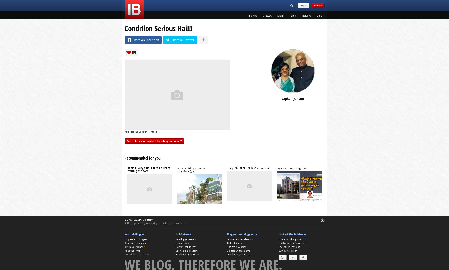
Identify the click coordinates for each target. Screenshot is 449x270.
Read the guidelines (135, 243)
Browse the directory (187, 250)
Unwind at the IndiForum (240, 239)
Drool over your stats (238, 254)
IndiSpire (306, 15)
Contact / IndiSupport (290, 239)
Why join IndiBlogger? (136, 239)
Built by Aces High (288, 250)
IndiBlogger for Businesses (293, 243)
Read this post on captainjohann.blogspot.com (153, 141)
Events (281, 15)
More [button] (320, 15)
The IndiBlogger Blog (289, 246)
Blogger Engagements (238, 250)
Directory (267, 15)
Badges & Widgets (236, 246)
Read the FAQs (132, 250)
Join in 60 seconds (134, 246)
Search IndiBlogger (186, 246)
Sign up (318, 5)
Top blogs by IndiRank (187, 254)
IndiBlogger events (186, 239)
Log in (303, 5)
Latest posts (182, 243)
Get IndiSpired (234, 243)
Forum (293, 15)
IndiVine (253, 15)
